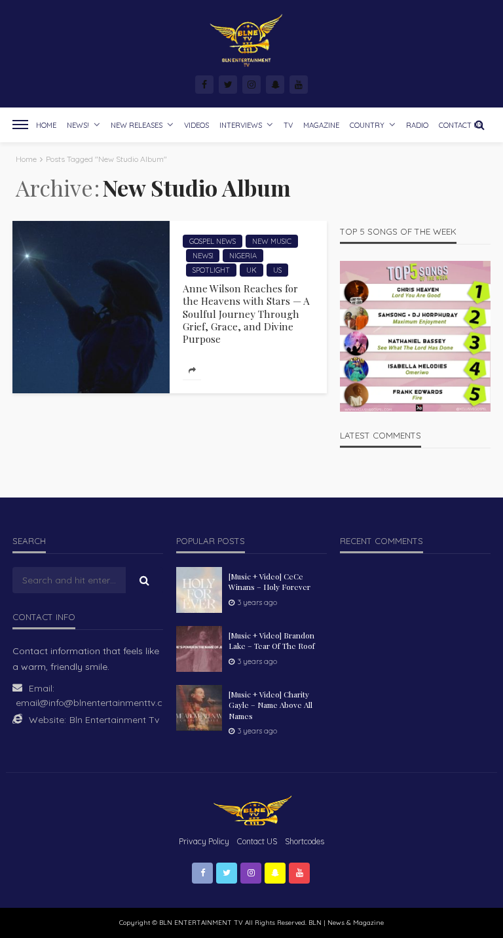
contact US (257, 841)
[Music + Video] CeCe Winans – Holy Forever (269, 581)
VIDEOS (196, 125)
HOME (46, 125)
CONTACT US (461, 125)
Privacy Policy (204, 841)
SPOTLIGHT (211, 270)
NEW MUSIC (271, 241)
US (277, 270)
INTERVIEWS (240, 125)
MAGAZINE (321, 125)
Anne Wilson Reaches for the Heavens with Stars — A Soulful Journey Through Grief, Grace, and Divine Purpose (246, 313)
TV (288, 125)
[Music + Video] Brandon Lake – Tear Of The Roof (272, 640)
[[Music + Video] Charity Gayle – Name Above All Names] (199, 708)
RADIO (417, 125)
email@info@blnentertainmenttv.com (96, 703)
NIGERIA (243, 255)
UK (251, 270)
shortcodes (304, 841)
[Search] (479, 124)
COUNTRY (367, 125)
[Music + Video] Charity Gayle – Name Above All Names (270, 705)
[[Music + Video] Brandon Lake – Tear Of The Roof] (199, 649)
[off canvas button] (20, 124)
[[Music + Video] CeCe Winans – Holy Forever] (199, 590)
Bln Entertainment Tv (114, 720)
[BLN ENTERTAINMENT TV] (251, 41)
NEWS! (78, 125)
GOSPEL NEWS (212, 241)
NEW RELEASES (136, 125)
